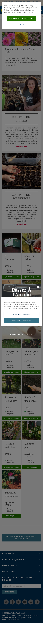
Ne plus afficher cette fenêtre (22, 334)
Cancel (21, 24)
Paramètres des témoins (21, 315)
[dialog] (21, 15)
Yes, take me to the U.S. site (21, 18)
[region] (21, 311)
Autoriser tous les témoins (21, 321)
